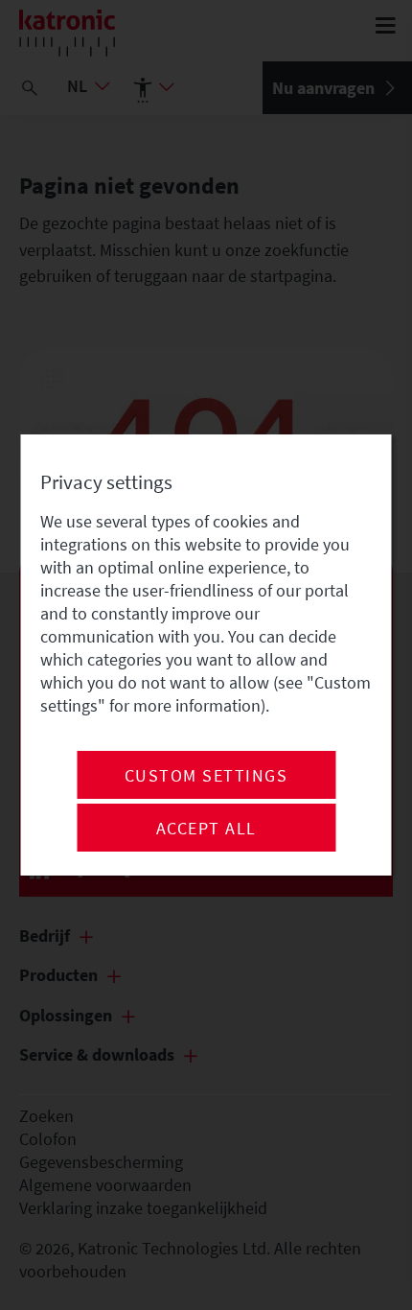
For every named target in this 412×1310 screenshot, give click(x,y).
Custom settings (206, 775)
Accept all (206, 828)
